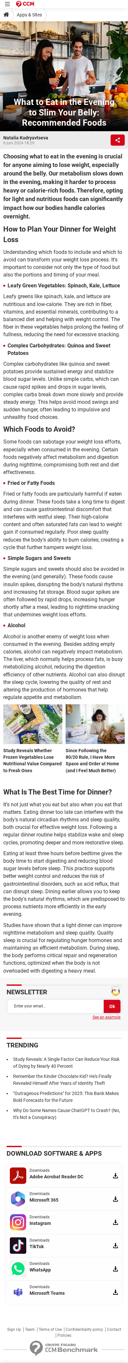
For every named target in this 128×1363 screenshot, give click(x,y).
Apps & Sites (29, 14)
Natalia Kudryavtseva (25, 137)
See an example (106, 1017)
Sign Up (14, 1329)
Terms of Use (50, 1329)
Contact (114, 1329)
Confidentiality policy (84, 1329)
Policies (64, 1335)
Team (30, 1329)
